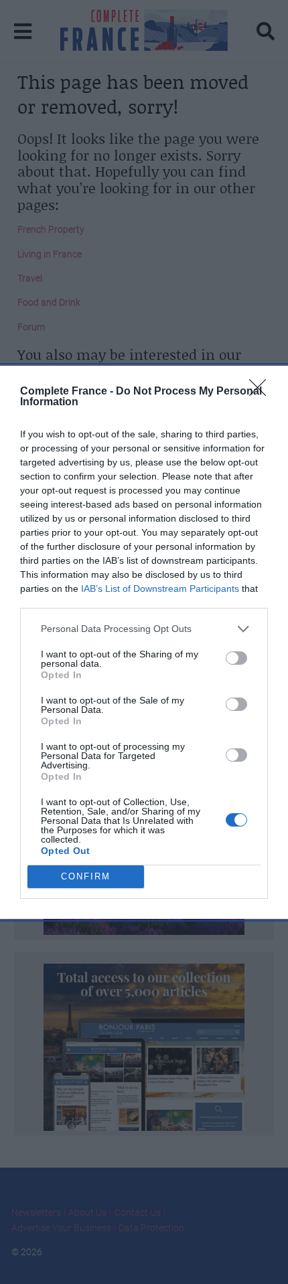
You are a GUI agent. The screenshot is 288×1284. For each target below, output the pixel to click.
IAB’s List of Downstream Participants (160, 588)
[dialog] (144, 642)
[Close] (262, 392)
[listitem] (144, 629)
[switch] (236, 658)
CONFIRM (86, 876)
